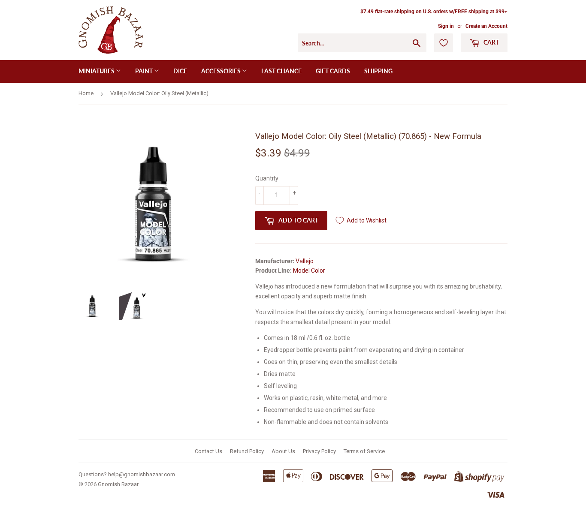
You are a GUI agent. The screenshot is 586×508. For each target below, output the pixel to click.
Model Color (309, 270)
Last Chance (281, 71)
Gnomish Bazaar (118, 484)
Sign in (446, 26)
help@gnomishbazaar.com (141, 474)
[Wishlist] (443, 42)
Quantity (266, 178)
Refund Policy (247, 451)
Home (86, 93)
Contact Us (208, 451)
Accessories (221, 71)
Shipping (378, 71)
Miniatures (97, 71)
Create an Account (486, 26)
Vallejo (305, 261)
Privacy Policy (319, 451)
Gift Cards (333, 71)
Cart (490, 42)
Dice (180, 71)
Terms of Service (364, 451)
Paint (144, 71)
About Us (283, 451)
